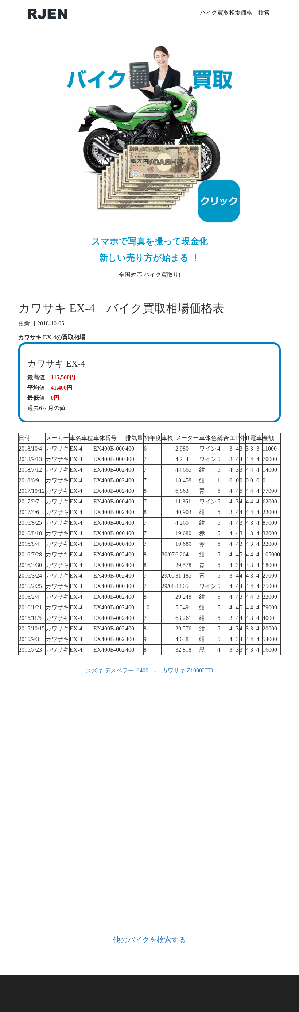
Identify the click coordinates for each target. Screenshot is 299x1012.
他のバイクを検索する (149, 940)
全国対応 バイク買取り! (150, 257)
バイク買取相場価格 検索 (235, 12)
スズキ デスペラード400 (117, 670)
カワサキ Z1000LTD (187, 670)
